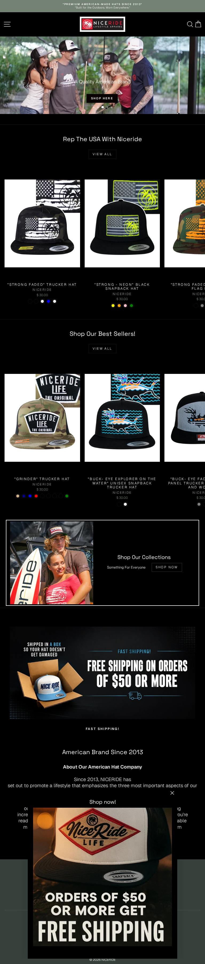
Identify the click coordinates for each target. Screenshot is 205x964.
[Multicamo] (36, 301)
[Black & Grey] (202, 306)
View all (102, 154)
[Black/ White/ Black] (61, 496)
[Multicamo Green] (67, 496)
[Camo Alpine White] (55, 301)
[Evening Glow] (30, 301)
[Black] (42, 496)
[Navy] (24, 496)
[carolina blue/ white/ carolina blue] (30, 496)
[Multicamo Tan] (18, 496)
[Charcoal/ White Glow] (55, 496)
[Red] (36, 496)
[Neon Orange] (119, 306)
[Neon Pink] (125, 306)
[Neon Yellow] (113, 306)
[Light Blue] (48, 301)
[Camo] (196, 306)
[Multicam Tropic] (48, 496)
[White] (42, 301)
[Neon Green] (131, 306)
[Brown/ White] (125, 504)
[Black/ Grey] (199, 504)
